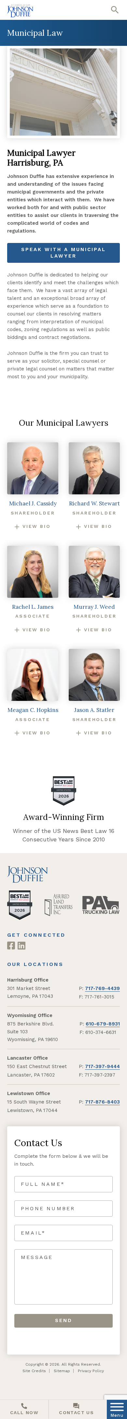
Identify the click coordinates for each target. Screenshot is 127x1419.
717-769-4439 (102, 988)
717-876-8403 (102, 1102)
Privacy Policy (91, 1371)
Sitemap (62, 1371)
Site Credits (34, 1371)
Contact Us (76, 1412)
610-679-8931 (103, 1024)
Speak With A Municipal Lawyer (63, 253)
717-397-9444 (102, 1066)
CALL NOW (24, 1412)
